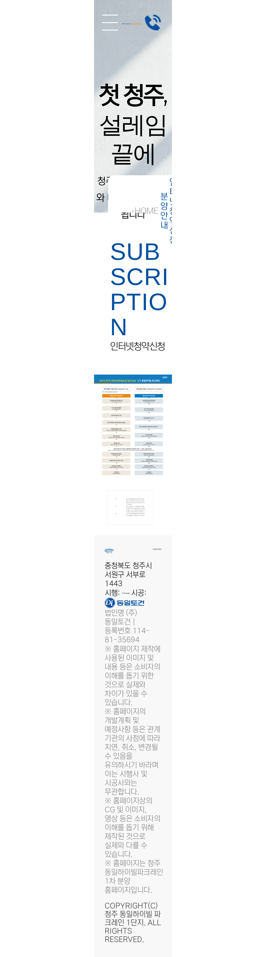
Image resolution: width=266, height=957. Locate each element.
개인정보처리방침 (157, 549)
